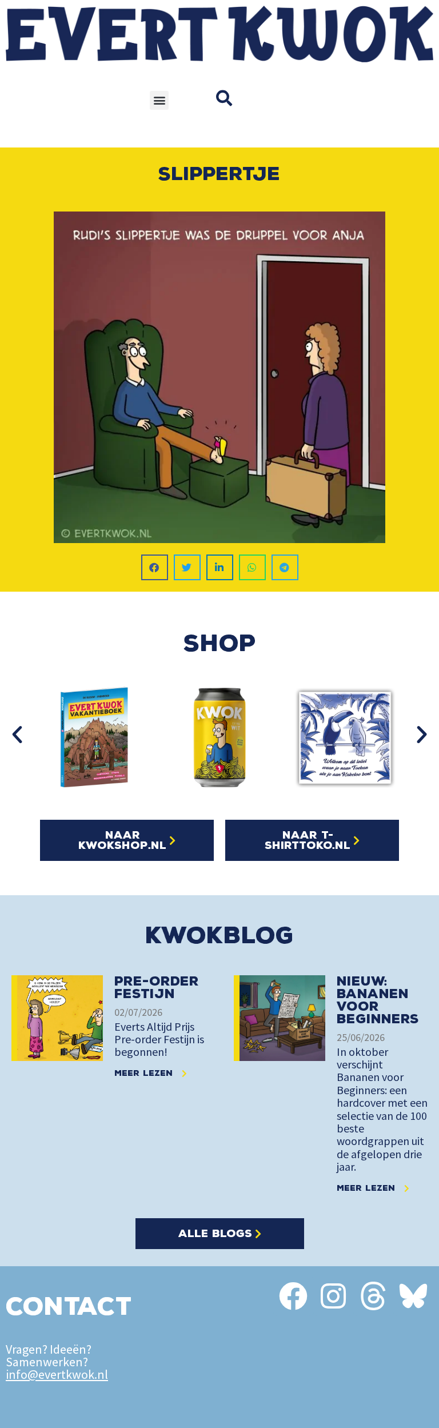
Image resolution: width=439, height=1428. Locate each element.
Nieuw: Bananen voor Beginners (378, 1000)
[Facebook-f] (293, 1296)
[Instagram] (333, 1296)
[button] (159, 100)
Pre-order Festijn (156, 988)
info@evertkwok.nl (57, 1374)
